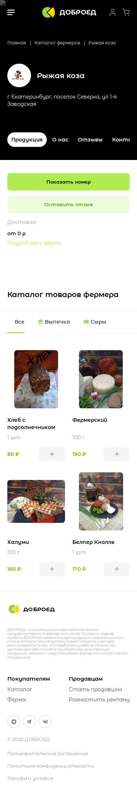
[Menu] (11, 12)
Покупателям (28, 678)
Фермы (16, 699)
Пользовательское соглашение (47, 753)
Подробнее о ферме (34, 243)
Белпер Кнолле (93, 542)
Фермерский (89, 420)
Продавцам (86, 678)
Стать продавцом (95, 689)
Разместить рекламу (99, 699)
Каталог (19, 689)
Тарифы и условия (30, 778)
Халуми (18, 542)
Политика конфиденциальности (50, 765)
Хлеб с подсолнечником (31, 423)
